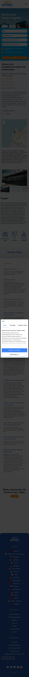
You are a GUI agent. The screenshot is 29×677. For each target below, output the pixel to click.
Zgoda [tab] (4, 325)
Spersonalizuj (13, 354)
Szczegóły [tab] (12, 325)
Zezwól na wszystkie (14, 350)
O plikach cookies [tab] (22, 325)
